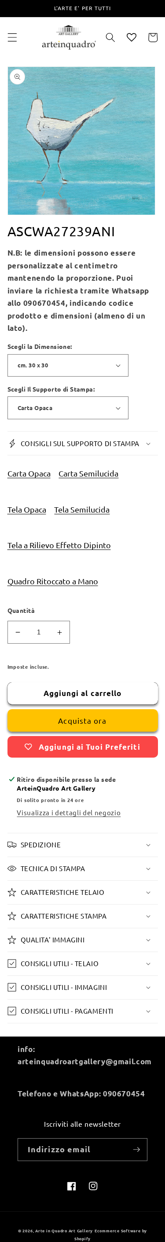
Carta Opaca (29, 473)
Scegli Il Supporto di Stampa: (51, 389)
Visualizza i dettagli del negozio (69, 812)
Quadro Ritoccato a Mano (52, 581)
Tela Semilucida (82, 509)
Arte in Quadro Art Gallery (64, 1230)
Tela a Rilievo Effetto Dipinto (59, 545)
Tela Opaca (26, 509)
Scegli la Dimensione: (39, 346)
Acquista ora (82, 720)
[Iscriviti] (136, 1149)
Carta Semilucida (88, 473)
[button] (11, 37)
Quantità (21, 610)
